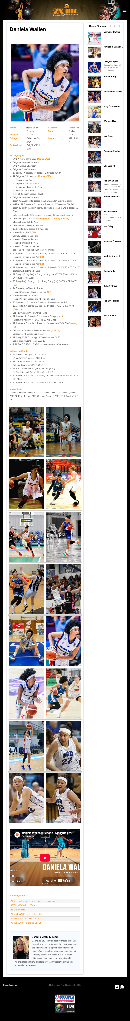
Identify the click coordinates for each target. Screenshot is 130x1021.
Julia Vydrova (110, 286)
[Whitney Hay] (95, 127)
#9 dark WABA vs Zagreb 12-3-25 (26, 923)
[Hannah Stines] (95, 186)
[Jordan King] (95, 82)
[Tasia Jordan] (95, 276)
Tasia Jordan (110, 271)
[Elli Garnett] (95, 171)
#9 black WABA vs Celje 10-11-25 (26, 914)
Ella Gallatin (110, 316)
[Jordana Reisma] (95, 202)
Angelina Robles (112, 151)
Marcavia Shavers (112, 241)
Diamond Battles (112, 32)
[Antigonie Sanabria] (95, 52)
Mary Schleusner (112, 106)
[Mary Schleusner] (95, 112)
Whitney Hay (110, 121)
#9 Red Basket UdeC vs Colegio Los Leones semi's (34, 901)
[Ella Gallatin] (95, 321)
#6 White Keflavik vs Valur (23, 905)
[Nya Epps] (95, 141)
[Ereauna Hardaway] (95, 97)
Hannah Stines (111, 181)
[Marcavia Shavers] (95, 247)
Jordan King (110, 76)
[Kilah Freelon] (95, 217)
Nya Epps (108, 136)
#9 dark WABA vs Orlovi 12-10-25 (26, 918)
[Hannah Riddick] (95, 306)
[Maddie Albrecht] (95, 262)
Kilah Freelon (110, 211)
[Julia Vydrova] (95, 291)
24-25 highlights (18, 910)
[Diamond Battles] (95, 37)
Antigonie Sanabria (113, 47)
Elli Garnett (109, 166)
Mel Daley (108, 226)
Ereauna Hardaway (113, 91)
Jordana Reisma (112, 196)
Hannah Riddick (111, 301)
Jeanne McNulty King (45, 937)
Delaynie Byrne (111, 61)
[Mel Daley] (95, 232)
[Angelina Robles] (95, 156)
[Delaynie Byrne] (95, 67)
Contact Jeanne (10, 985)
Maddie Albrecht (112, 256)
